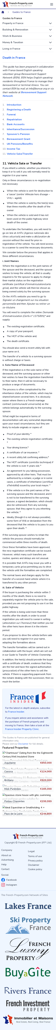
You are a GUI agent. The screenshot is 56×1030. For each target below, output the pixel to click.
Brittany (9, 780)
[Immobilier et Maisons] (28, 1019)
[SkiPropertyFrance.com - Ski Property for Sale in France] (28, 924)
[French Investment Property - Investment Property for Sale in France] (28, 1006)
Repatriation (14, 119)
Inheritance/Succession (20, 129)
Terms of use (35, 856)
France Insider (16, 711)
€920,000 (46, 780)
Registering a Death (19, 109)
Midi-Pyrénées (12, 789)
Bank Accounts (16, 124)
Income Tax (13, 149)
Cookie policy (35, 869)
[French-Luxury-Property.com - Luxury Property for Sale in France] (28, 949)
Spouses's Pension (18, 134)
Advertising (7, 860)
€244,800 (46, 813)
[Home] (2, 12)
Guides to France (21, 12)
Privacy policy (35, 860)
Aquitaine (10, 763)
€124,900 (46, 771)
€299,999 (46, 801)
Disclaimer (23, 743)
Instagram (11, 885)
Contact (5, 869)
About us (6, 855)
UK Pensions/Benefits (20, 144)
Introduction (14, 104)
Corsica (8, 771)
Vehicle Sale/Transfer (20, 154)
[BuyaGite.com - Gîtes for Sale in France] (28, 972)
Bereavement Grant (18, 139)
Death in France (13, 58)
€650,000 (46, 763)
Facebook (11, 880)
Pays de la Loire (13, 813)
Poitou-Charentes (14, 801)
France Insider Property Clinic (22, 729)
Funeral (11, 114)
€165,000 (46, 789)
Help (4, 864)
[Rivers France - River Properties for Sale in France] (28, 990)
